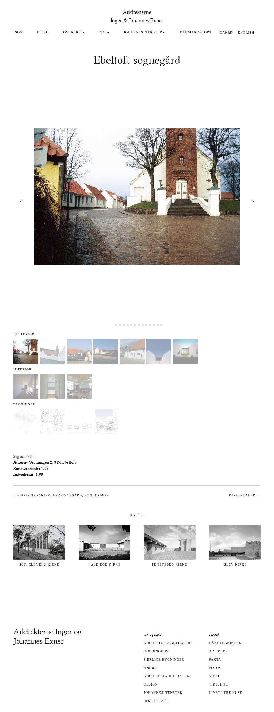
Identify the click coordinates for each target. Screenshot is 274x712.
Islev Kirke (235, 564)
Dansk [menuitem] (226, 32)
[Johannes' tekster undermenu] (164, 32)
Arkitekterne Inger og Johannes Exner (47, 636)
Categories (153, 634)
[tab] (112, 324)
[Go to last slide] (20, 202)
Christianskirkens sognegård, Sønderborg (64, 495)
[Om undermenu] (108, 32)
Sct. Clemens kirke (39, 564)
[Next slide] (253, 202)
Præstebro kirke (169, 564)
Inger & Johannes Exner (137, 20)
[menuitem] (226, 32)
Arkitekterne (137, 12)
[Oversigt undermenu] (84, 32)
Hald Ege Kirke (104, 564)
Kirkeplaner (242, 495)
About (214, 634)
